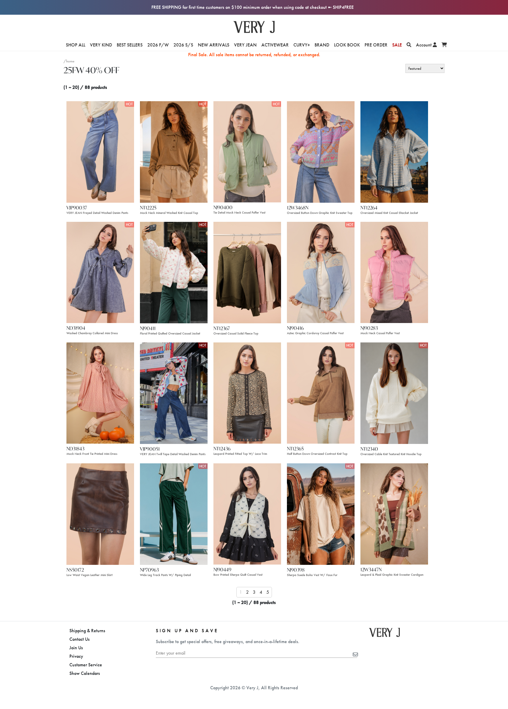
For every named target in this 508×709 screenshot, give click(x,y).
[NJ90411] (174, 272)
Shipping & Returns (87, 631)
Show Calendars (84, 673)
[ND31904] (100, 272)
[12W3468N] (321, 151)
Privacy (76, 656)
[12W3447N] (394, 513)
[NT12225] (174, 151)
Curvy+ (301, 45)
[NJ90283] (394, 272)
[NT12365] (321, 393)
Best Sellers (130, 45)
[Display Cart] (444, 45)
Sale (397, 45)
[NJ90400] (247, 151)
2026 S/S (183, 45)
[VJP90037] (100, 151)
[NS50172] (100, 513)
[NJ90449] (247, 513)
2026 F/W (158, 45)
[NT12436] (247, 393)
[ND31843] (100, 393)
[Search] (409, 45)
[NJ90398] (321, 513)
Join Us (76, 648)
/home (68, 61)
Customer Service (85, 665)
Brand (322, 45)
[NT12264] (394, 151)
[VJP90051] (174, 393)
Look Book (347, 45)
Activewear (275, 45)
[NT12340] (394, 393)
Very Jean (245, 45)
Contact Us (79, 639)
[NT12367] (247, 272)
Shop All (75, 45)
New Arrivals (213, 45)
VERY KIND (101, 45)
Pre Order (376, 45)
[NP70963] (174, 513)
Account (424, 45)
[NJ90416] (321, 272)
